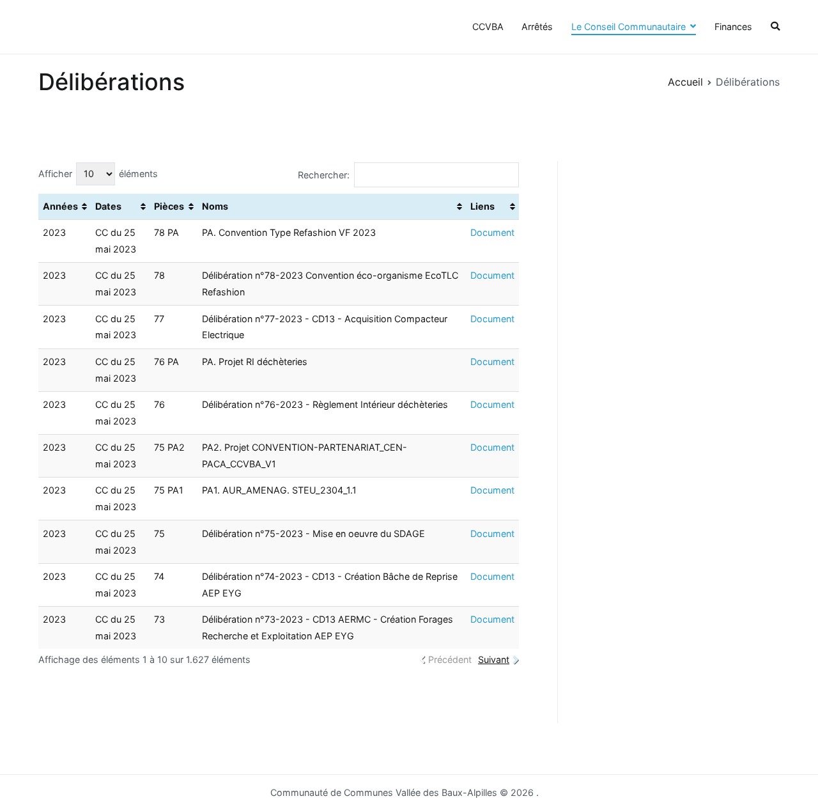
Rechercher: (324, 174)
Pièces (169, 206)
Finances (733, 26)
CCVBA (488, 26)
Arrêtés (537, 26)
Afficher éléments (98, 173)
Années (60, 206)
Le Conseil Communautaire (628, 26)
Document (492, 232)
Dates (108, 206)
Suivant (493, 659)
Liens (482, 206)
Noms (215, 206)
